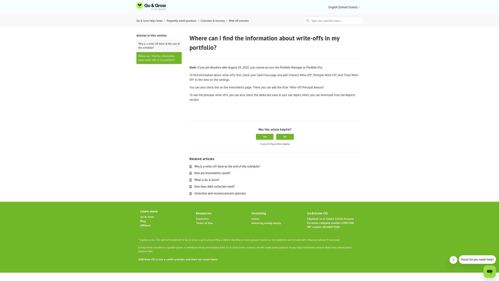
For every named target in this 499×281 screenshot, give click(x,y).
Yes (265, 136)
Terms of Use (204, 223)
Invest (255, 219)
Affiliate (145, 225)
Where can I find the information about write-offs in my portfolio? (156, 58)
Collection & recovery (213, 20)
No (285, 136)
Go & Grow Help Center (149, 20)
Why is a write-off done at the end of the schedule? (159, 45)
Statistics (202, 219)
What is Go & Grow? (206, 180)
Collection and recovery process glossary (220, 193)
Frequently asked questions (181, 20)
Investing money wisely (266, 223)
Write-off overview (239, 20)
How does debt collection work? (214, 186)
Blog (143, 221)
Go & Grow (147, 217)
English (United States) (343, 7)
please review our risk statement (269, 240)
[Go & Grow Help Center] (151, 7)
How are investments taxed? (212, 173)
